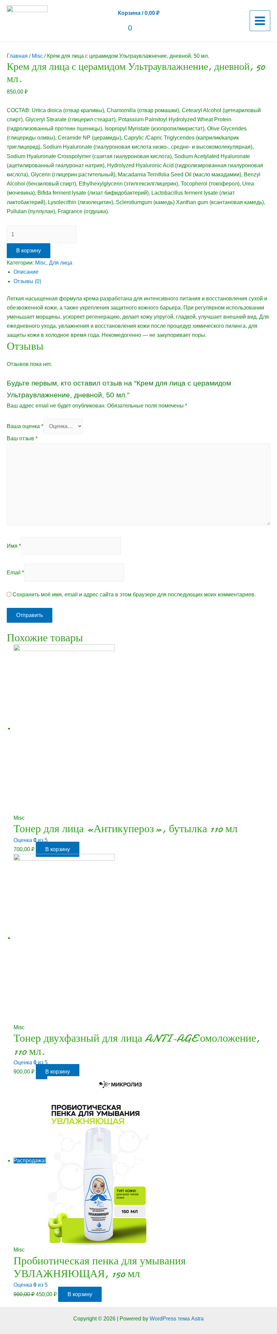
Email (15, 572)
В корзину (28, 250)
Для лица (60, 263)
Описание (26, 272)
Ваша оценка (25, 426)
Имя (14, 546)
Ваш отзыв (22, 438)
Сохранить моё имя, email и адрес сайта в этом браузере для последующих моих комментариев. (134, 594)
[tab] (142, 271)
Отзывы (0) (27, 281)
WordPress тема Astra (177, 1318)
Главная (17, 56)
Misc (37, 56)
